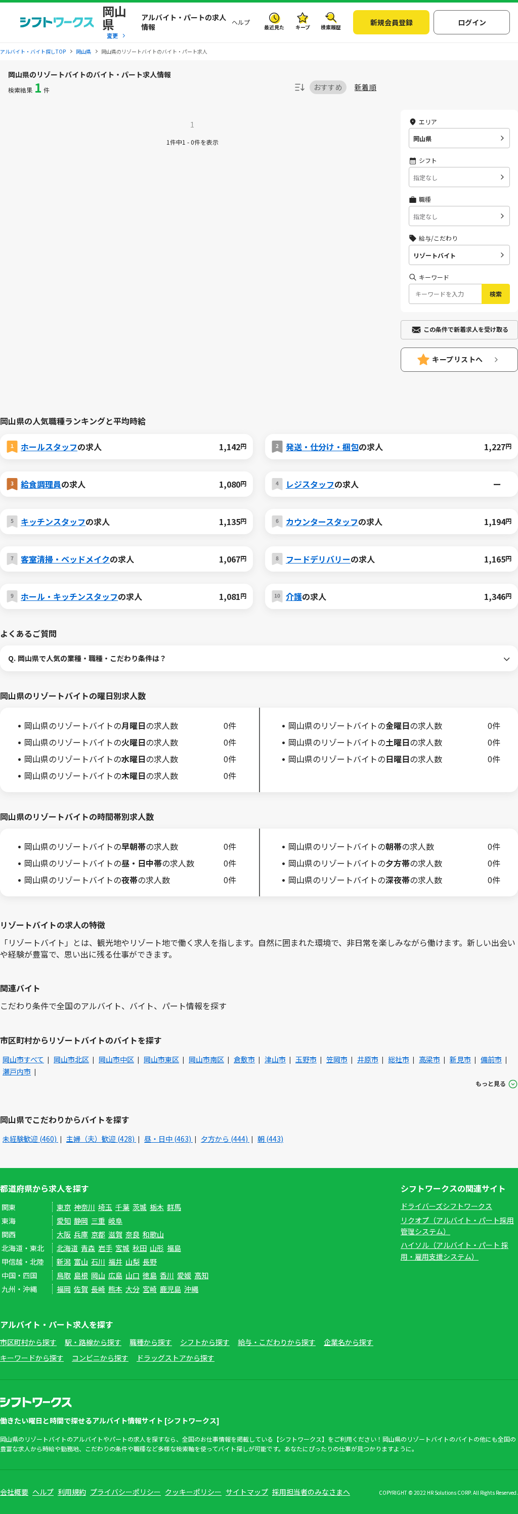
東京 (64, 1207)
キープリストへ (457, 359)
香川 (167, 1275)
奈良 (132, 1234)
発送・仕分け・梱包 (322, 447)
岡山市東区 (161, 1059)
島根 (81, 1275)
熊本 (115, 1289)
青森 (88, 1248)
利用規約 (72, 1492)
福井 (115, 1262)
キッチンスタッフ (53, 521)
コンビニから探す (100, 1358)
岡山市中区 (116, 1059)
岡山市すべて (23, 1059)
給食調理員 (41, 484)
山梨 (132, 1262)
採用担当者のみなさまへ (311, 1492)
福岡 (64, 1289)
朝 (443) (270, 1139)
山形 (157, 1248)
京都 (98, 1234)
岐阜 (115, 1221)
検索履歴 (331, 27)
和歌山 (153, 1234)
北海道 (67, 1248)
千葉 (122, 1207)
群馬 (174, 1207)
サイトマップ (247, 1492)
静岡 (81, 1221)
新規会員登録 (391, 22)
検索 (496, 293)
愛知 (64, 1221)
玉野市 (306, 1059)
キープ (302, 27)
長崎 (98, 1289)
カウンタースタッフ (322, 521)
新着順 (365, 87)
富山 (81, 1262)
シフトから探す (205, 1342)
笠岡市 (337, 1059)
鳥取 (64, 1275)
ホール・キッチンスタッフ (69, 596)
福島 (174, 1248)
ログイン (472, 22)
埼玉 (105, 1207)
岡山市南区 (206, 1059)
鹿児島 (170, 1289)
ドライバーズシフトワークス (446, 1206)
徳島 (150, 1275)
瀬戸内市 (17, 1071)
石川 (98, 1262)
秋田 (140, 1248)
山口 (132, 1275)
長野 (150, 1262)
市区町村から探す (28, 1342)
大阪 (64, 1234)
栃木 (157, 1207)
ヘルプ (241, 22)
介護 (294, 596)
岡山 (98, 1275)
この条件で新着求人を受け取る (465, 329)
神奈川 (84, 1207)
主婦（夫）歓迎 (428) (101, 1139)
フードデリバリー (318, 559)
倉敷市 (244, 1059)
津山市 (275, 1059)
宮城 (122, 1248)
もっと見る (491, 1083)
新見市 (460, 1059)
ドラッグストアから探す (175, 1358)
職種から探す (151, 1342)
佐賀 (81, 1289)
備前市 (491, 1059)
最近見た (274, 27)
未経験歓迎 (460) (30, 1139)
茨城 (140, 1207)
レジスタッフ (310, 484)
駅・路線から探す (93, 1342)
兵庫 (81, 1234)
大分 (132, 1289)
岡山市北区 (71, 1059)
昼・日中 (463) (168, 1139)
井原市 (367, 1059)
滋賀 (115, 1234)
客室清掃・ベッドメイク (65, 559)
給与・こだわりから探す (277, 1342)
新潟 (64, 1262)
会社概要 (14, 1492)
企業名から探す (348, 1342)
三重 (98, 1221)
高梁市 (429, 1059)
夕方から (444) (225, 1139)
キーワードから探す (32, 1358)
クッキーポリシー (193, 1492)
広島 (115, 1275)
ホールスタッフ (49, 447)
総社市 (398, 1059)
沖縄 (191, 1289)
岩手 (105, 1248)
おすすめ (328, 87)
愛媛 (184, 1275)
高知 (201, 1275)
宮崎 (150, 1289)
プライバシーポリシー (125, 1492)
